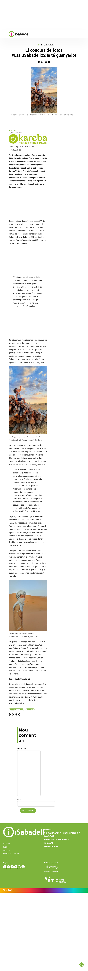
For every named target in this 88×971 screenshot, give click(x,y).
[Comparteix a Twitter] (39, 62)
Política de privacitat (11, 853)
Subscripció (51, 846)
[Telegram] (16, 868)
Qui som (6, 844)
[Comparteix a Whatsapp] (46, 62)
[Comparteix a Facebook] (42, 62)
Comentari (22, 748)
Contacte (6, 850)
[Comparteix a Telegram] (49, 62)
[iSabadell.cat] (15, 37)
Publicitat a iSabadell (56, 839)
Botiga (48, 829)
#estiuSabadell (16, 710)
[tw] (9, 868)
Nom (19, 799)
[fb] (5, 868)
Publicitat (7, 847)
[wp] (23, 868)
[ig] (12, 868)
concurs (30, 710)
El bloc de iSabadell (48, 45)
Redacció (12, 131)
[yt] (19, 868)
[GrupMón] (44, 890)
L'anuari (48, 843)
